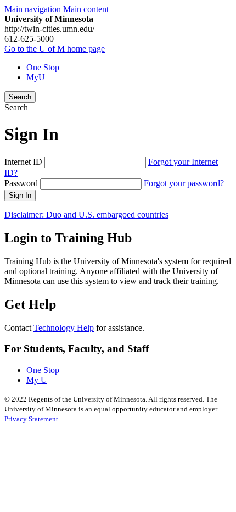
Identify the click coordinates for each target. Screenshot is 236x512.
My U (36, 380)
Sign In (20, 195)
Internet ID (23, 161)
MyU (35, 77)
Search (20, 97)
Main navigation (32, 9)
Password (21, 183)
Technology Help (63, 327)
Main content (86, 9)
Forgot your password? (184, 183)
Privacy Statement (31, 419)
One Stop (42, 67)
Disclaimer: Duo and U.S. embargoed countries (86, 214)
